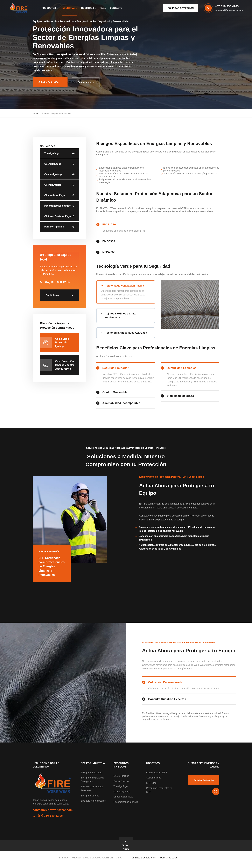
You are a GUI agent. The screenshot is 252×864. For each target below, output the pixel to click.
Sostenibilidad (153, 777)
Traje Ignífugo (52, 153)
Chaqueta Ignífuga (54, 195)
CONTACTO (116, 8)
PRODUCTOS (49, 8)
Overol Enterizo (52, 185)
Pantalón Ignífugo (54, 226)
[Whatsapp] (215, 791)
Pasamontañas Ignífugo (57, 206)
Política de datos (168, 857)
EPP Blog (151, 783)
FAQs (103, 8)
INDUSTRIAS (68, 8)
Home (35, 113)
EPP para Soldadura (91, 772)
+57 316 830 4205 (227, 6)
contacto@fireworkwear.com (229, 10)
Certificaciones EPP (156, 772)
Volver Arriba (126, 847)
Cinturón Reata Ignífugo (57, 216)
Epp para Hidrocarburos (93, 801)
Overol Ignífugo (52, 164)
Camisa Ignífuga (53, 174)
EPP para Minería (90, 795)
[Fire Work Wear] (19, 8)
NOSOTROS (87, 8)
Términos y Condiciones (143, 857)
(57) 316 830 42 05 (57, 282)
